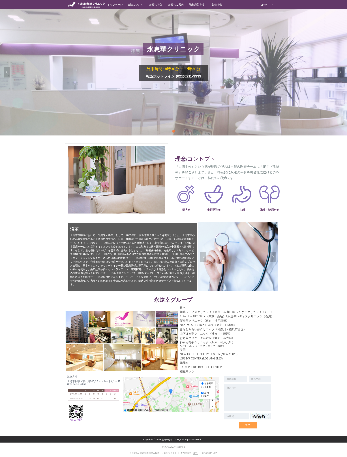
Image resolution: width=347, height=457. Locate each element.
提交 (247, 425)
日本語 (264, 5)
